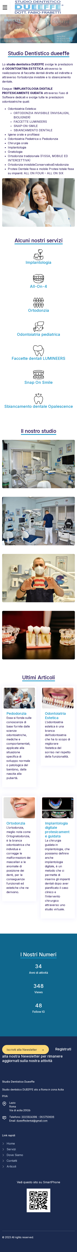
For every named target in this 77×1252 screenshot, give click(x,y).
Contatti (12, 1160)
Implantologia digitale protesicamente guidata (57, 829)
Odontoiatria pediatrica (38, 334)
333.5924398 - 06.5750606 (37, 1116)
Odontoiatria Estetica (55, 715)
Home (11, 1143)
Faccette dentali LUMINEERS (38, 358)
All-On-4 (38, 286)
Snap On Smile (38, 382)
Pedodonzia (16, 713)
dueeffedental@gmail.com (31, 1120)
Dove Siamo (15, 1155)
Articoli (11, 1166)
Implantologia (38, 262)
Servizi (11, 1149)
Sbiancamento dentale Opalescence (38, 406)
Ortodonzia (38, 310)
